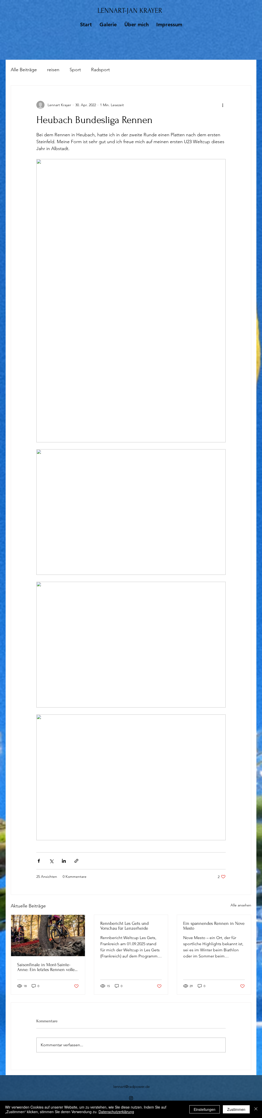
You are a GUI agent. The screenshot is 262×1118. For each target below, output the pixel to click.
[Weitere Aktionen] (223, 105)
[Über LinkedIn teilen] (63, 860)
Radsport (100, 69)
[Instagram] (131, 1098)
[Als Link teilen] (76, 860)
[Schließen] (256, 1109)
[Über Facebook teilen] (38, 860)
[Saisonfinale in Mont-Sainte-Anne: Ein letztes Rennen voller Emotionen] (48, 935)
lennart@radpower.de (131, 1086)
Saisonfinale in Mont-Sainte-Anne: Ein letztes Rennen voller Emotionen (46, 967)
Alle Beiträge (24, 69)
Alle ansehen (241, 905)
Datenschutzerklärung (116, 1111)
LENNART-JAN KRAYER (129, 11)
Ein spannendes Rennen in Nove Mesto (214, 926)
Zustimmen (236, 1109)
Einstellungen (204, 1109)
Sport (75, 69)
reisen (53, 69)
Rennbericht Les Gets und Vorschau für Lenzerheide (124, 926)
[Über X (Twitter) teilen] (51, 860)
